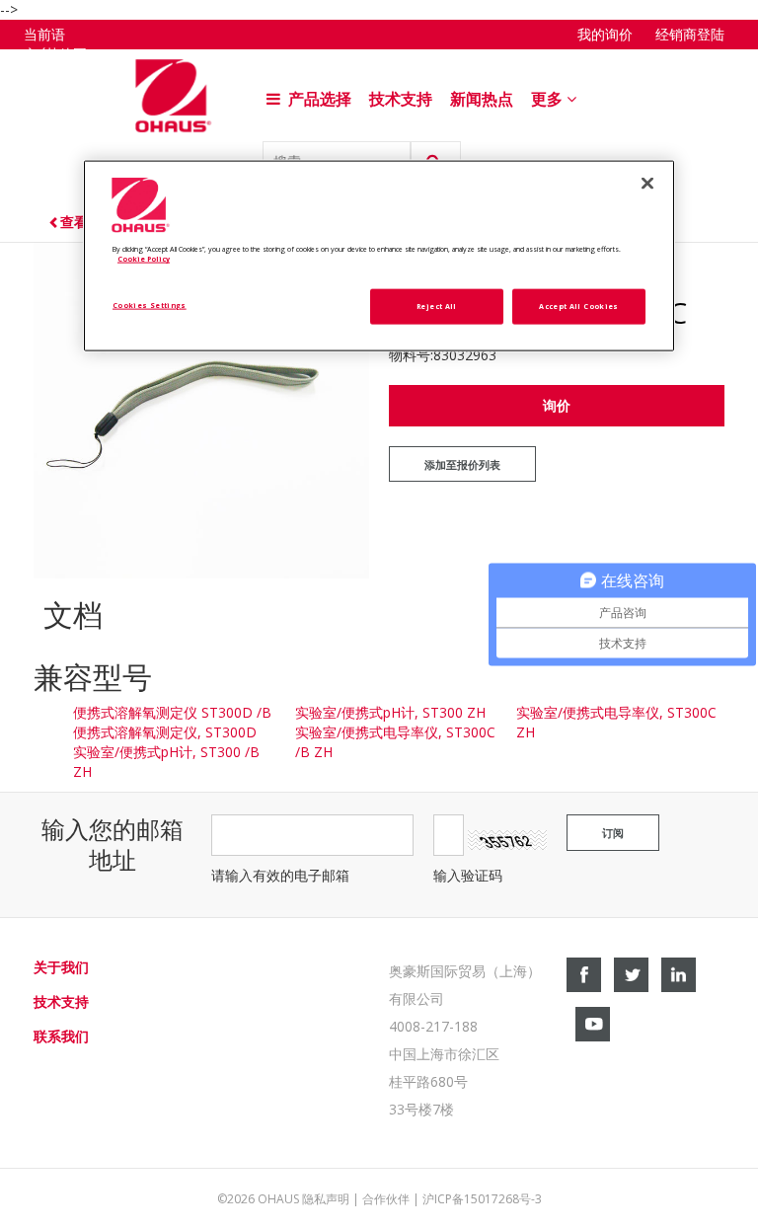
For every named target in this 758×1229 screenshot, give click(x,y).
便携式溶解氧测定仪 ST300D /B (172, 712)
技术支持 (400, 99)
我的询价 (605, 34)
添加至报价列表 (462, 465)
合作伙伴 (386, 1199)
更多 (549, 99)
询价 (556, 405)
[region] (379, 255)
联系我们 (61, 1036)
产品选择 (317, 99)
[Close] (647, 182)
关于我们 (61, 967)
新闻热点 (481, 99)
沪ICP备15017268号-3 (482, 1199)
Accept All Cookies (578, 306)
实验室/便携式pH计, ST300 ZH (390, 712)
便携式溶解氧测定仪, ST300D (165, 732)
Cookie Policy (143, 259)
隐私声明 (325, 1199)
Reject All (437, 306)
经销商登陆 (689, 34)
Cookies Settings (150, 305)
